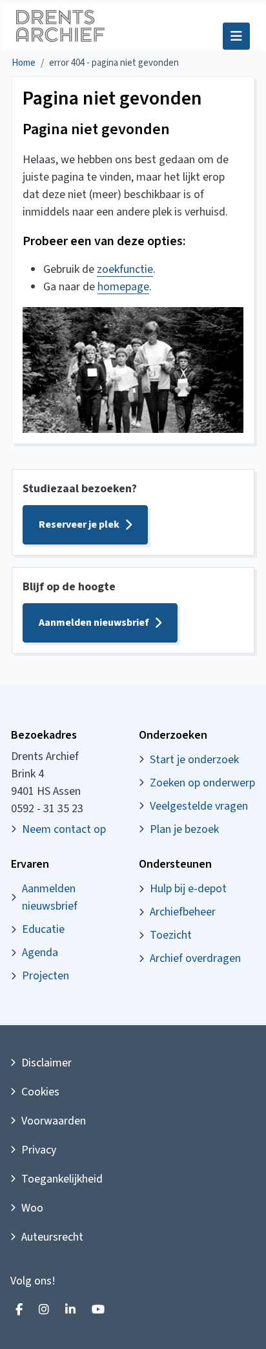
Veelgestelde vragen (199, 806)
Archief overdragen (195, 958)
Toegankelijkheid (62, 1179)
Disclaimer (46, 1063)
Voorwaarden (53, 1121)
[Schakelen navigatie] (236, 36)
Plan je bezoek (184, 829)
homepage (123, 287)
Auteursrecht (52, 1237)
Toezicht (171, 935)
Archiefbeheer (183, 912)
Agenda (40, 952)
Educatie (43, 929)
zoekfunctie (125, 269)
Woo (32, 1208)
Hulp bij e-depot (188, 889)
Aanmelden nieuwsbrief (94, 622)
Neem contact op (64, 829)
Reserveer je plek (79, 524)
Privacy (38, 1150)
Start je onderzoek (194, 760)
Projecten (45, 976)
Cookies (40, 1092)
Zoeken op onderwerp (202, 783)
